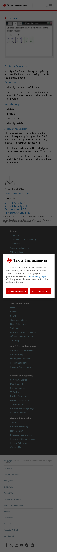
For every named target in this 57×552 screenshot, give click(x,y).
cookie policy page (36, 276)
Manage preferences (17, 291)
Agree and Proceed (40, 291)
